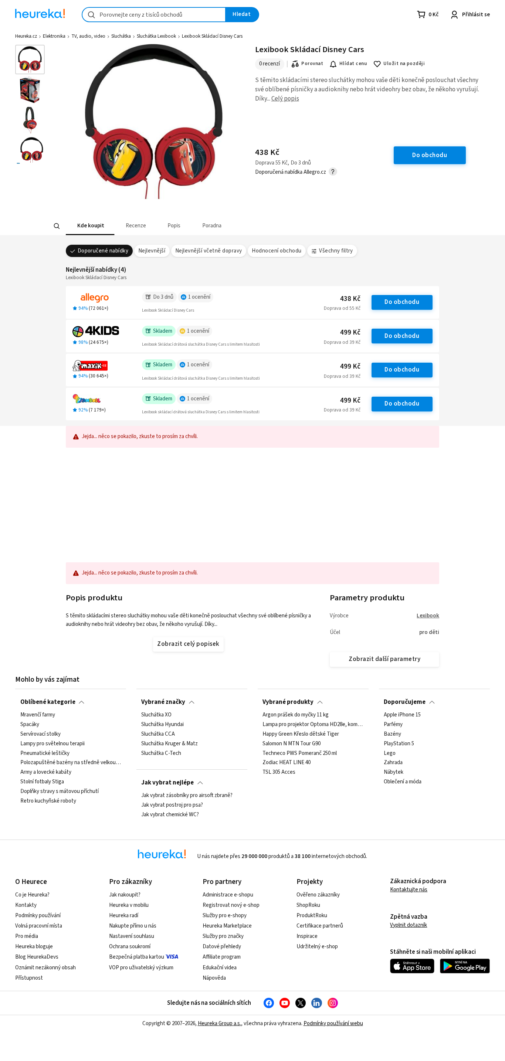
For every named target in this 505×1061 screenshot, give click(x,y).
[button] (90, 226)
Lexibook (428, 616)
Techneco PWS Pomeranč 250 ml (299, 753)
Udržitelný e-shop (317, 946)
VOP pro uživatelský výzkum (141, 968)
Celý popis (285, 98)
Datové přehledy (222, 946)
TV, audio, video (88, 36)
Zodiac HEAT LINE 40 (286, 762)
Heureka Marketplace (227, 926)
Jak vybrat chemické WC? (170, 814)
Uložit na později (404, 63)
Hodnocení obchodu (276, 251)
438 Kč (350, 299)
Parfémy (393, 724)
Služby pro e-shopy (225, 915)
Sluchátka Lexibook (156, 36)
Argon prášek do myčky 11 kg (295, 715)
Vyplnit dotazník (408, 925)
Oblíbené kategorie (47, 702)
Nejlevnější (151, 251)
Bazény (392, 734)
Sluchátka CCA (158, 734)
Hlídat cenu (353, 63)
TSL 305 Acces (278, 772)
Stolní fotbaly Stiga (42, 782)
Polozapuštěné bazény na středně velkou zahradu (70, 762)
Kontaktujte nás (408, 890)
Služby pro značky (223, 936)
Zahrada (393, 762)
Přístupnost (29, 978)
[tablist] (198, 226)
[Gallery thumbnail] (30, 59)
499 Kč (350, 333)
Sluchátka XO (156, 715)
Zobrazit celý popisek (188, 644)
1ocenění (199, 297)
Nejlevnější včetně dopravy (208, 251)
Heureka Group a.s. (219, 1023)
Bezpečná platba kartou (136, 957)
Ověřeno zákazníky (318, 895)
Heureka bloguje (34, 946)
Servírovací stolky (40, 734)
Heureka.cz (26, 36)
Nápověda (214, 978)
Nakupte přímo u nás (132, 926)
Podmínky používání (38, 915)
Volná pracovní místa (38, 926)
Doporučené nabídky (103, 251)
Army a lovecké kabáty (45, 772)
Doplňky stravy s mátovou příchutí (59, 791)
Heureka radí (123, 915)
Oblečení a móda (402, 782)
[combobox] (154, 14)
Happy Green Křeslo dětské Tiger (300, 734)
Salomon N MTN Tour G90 (291, 743)
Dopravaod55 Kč (342, 308)
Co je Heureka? (32, 895)
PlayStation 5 (399, 743)
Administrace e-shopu (228, 895)
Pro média (26, 936)
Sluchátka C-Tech (161, 753)
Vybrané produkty (287, 702)
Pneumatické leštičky (45, 753)
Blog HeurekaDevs (36, 957)
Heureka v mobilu (129, 905)
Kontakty (26, 905)
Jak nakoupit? (124, 895)
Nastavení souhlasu (131, 936)
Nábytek (393, 772)
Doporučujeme (405, 702)
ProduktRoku (311, 915)
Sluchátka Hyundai (162, 724)
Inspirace (307, 936)
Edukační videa (220, 968)
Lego (390, 753)
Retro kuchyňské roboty (48, 801)
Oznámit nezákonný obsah (45, 968)
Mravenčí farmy (37, 715)
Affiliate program (222, 957)
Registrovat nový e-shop (231, 905)
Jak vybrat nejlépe (167, 782)
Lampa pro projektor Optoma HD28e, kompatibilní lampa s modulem (312, 724)
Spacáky (29, 724)
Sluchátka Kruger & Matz (169, 743)
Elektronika (54, 36)
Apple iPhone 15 (402, 715)
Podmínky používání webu (333, 1023)
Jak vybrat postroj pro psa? (172, 805)
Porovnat (312, 63)
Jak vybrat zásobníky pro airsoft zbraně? (187, 795)
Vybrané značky (163, 702)
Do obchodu (401, 302)
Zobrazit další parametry (384, 659)
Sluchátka (121, 36)
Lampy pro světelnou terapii (52, 743)
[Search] (56, 226)
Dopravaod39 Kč (342, 342)
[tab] (90, 226)
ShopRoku (308, 905)
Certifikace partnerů (319, 926)
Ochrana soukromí (129, 946)
